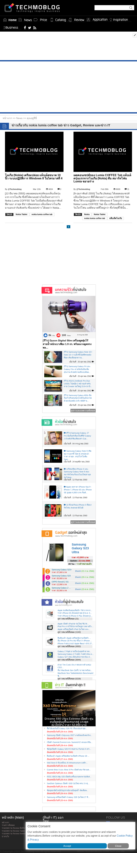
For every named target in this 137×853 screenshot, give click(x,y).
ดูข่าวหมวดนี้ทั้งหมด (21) (68, 619)
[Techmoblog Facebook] (25, 27)
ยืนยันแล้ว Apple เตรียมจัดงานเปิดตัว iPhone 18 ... (68, 756)
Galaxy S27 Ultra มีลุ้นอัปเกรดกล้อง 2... (75, 657)
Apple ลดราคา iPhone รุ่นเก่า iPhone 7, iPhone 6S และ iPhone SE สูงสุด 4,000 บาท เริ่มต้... (78, 489)
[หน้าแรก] (10, 20)
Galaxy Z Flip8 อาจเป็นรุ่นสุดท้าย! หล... (74, 651)
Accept (67, 845)
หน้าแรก (5, 822)
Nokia (87, 214)
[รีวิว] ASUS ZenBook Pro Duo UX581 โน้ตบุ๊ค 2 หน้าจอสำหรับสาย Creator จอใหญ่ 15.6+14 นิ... (78, 383)
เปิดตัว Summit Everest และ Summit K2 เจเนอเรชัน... (69, 742)
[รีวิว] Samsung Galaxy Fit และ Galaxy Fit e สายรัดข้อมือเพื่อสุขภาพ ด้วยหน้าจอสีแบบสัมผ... (77, 369)
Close (118, 845)
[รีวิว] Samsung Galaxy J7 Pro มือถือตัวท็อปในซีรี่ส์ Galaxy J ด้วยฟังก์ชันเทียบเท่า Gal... (77, 436)
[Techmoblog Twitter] (29, 27)
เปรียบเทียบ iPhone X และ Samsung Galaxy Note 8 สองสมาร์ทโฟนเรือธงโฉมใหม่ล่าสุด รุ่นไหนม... (77, 473)
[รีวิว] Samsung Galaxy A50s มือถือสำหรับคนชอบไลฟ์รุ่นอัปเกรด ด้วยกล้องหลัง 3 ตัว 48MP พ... (78, 398)
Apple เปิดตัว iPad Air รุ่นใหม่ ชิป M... (73, 624)
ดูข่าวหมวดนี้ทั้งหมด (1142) (69, 632)
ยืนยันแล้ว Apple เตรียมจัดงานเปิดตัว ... (74, 638)
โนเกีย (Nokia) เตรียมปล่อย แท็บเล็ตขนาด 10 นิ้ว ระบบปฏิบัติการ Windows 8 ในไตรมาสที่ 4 (33, 177)
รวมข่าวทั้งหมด (8, 825)
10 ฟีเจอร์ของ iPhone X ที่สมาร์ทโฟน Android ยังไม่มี (78, 506)
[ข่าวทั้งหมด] (25, 20)
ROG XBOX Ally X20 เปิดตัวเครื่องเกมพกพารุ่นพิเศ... (69, 777)
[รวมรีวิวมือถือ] (76, 20)
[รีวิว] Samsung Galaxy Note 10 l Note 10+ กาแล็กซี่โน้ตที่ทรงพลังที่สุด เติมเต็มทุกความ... (78, 355)
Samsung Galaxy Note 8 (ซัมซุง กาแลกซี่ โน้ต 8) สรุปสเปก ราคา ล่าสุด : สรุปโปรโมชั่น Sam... (77, 455)
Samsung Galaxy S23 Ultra (80, 548)
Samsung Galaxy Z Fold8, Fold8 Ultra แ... (76, 654)
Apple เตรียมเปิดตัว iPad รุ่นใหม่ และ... (74, 629)
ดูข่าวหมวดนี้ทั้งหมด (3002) (69, 646)
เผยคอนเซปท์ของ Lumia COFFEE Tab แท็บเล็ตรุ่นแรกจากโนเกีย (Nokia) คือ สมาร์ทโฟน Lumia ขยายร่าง (102, 178)
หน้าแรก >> (9, 118)
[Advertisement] (68, 47)
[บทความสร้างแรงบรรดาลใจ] (119, 19)
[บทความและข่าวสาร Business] (12, 27)
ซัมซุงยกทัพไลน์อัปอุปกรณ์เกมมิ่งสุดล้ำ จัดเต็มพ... (67, 790)
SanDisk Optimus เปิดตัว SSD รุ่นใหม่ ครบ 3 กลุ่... (68, 783)
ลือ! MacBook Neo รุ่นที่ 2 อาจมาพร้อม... (75, 670)
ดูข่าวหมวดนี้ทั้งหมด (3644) (69, 660)
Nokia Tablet (21, 214)
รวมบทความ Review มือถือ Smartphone (19, 828)
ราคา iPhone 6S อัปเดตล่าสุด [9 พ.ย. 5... (75, 613)
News (19, 118)
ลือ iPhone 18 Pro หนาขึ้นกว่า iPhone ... (75, 641)
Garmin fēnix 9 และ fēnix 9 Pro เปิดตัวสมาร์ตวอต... (69, 770)
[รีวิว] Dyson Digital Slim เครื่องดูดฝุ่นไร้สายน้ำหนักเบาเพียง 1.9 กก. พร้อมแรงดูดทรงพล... (67, 344)
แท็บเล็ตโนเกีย (115, 218)
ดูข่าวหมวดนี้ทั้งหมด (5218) (69, 679)
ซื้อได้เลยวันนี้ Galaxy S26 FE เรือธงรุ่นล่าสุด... (67, 728)
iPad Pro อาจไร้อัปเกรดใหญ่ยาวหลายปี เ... (75, 626)
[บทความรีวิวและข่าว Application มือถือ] (96, 20)
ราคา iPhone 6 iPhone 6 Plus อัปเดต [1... (75, 616)
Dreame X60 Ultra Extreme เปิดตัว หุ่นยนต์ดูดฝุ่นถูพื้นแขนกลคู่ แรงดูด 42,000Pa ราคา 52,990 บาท (69, 721)
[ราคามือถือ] (40, 20)
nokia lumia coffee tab (42, 214)
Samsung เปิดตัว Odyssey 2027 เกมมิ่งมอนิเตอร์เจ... (69, 735)
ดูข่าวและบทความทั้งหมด (83, 410)
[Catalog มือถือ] (58, 20)
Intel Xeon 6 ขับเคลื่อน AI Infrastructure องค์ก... (67, 763)
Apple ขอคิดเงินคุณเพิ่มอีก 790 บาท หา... (75, 610)
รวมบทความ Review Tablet (13, 831)
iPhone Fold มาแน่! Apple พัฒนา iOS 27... (75, 643)
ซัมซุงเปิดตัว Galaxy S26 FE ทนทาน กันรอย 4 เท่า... (69, 749)
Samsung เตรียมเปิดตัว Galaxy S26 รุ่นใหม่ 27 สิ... (68, 797)
